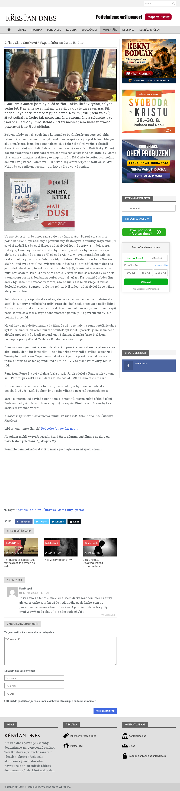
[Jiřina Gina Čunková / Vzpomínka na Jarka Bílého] (60, 75)
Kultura (71, 29)
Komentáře (110, 29)
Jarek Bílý (65, 510)
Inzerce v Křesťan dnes (82, 736)
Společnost (89, 29)
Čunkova (49, 510)
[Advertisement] (60, 479)
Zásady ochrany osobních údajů (147, 756)
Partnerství (76, 746)
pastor (79, 510)
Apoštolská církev (28, 510)
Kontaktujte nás (137, 736)
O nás (10, 724)
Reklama (71, 724)
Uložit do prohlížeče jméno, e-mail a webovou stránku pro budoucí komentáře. (52, 701)
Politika (36, 29)
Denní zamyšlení (149, 29)
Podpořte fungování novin (59, 428)
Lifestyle (128, 29)
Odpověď (109, 614)
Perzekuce (54, 29)
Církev (22, 29)
